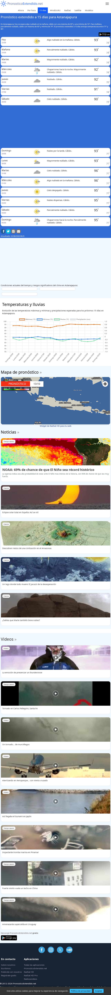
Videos (7, 639)
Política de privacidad (81, 991)
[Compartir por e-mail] (18, 231)
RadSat (67, 10)
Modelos (89, 10)
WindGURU (55, 10)
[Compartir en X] (8, 231)
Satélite (77, 10)
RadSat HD (29, 972)
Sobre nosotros (8, 965)
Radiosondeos (30, 979)
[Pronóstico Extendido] (21, 3)
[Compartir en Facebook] (3, 231)
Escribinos (6, 968)
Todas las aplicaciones (34, 965)
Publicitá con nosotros (11, 972)
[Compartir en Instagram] (13, 231)
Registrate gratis (8, 975)
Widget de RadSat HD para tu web (55, 425)
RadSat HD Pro (31, 975)
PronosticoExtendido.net (35, 968)
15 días (42, 10)
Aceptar (98, 991)
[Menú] (107, 3)
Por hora (31, 10)
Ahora (21, 10)
